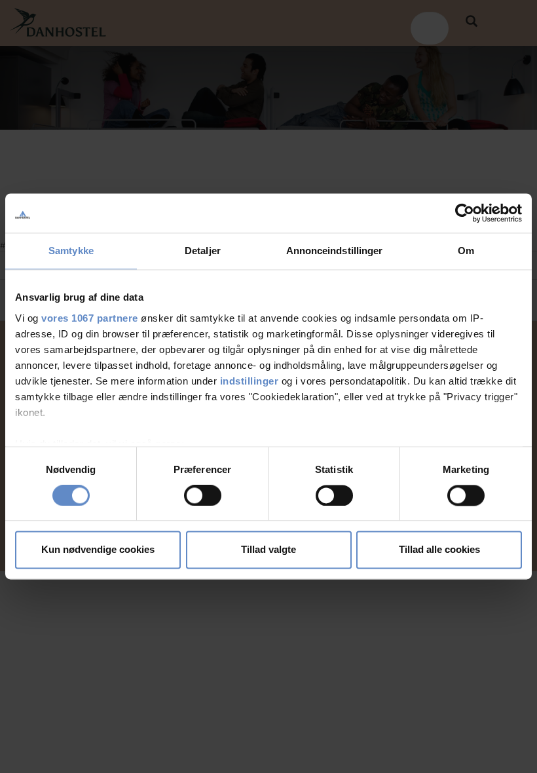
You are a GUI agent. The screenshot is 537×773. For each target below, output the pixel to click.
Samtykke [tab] (71, 250)
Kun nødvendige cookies (98, 550)
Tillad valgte (268, 550)
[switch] (202, 495)
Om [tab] (466, 250)
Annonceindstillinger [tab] (334, 250)
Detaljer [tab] (203, 250)
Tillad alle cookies (439, 550)
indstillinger (249, 381)
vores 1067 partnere (89, 318)
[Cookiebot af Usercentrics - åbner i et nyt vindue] (464, 213)
